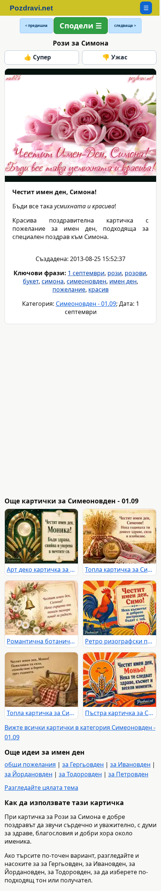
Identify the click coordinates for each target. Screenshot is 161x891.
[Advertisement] (80, 410)
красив (98, 289)
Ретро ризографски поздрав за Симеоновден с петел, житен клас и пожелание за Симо (119, 641)
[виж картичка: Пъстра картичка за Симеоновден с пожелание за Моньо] (119, 679)
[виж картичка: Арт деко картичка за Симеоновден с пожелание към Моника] (41, 536)
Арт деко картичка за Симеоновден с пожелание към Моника (41, 569)
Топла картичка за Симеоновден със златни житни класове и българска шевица (119, 569)
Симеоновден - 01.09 (86, 303)
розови (135, 273)
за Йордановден (28, 774)
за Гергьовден (83, 764)
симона (53, 281)
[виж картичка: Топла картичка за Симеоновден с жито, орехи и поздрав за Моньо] (41, 679)
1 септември (86, 273)
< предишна (36, 25)
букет (31, 281)
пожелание (68, 289)
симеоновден (86, 281)
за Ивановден (130, 764)
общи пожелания (30, 764)
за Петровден (128, 774)
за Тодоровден (80, 774)
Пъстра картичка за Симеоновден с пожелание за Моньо (119, 713)
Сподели (76, 26)
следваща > (125, 25)
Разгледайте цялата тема (41, 787)
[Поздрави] (35, 8)
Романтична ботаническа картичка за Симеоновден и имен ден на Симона (41, 641)
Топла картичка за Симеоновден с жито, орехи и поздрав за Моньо (41, 713)
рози (114, 273)
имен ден (123, 281)
